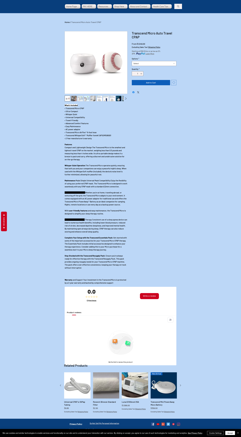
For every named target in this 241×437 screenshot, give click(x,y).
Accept (230, 433)
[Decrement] (133, 73)
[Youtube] (158, 424)
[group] (120, 394)
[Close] (237, 433)
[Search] (178, 6)
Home (67, 22)
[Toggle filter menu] (170, 320)
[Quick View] (77, 385)
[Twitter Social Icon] (168, 424)
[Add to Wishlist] (173, 82)
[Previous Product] (60, 385)
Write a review (149, 296)
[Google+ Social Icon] (163, 424)
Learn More (149, 54)
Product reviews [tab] (74, 312)
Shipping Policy (154, 47)
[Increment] (141, 73)
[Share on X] (138, 92)
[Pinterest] (173, 424)
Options (135, 59)
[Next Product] (180, 385)
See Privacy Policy (195, 433)
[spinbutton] (137, 73)
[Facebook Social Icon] (152, 424)
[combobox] (154, 63)
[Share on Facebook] (133, 92)
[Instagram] (178, 424)
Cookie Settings (215, 433)
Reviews (4, 221)
